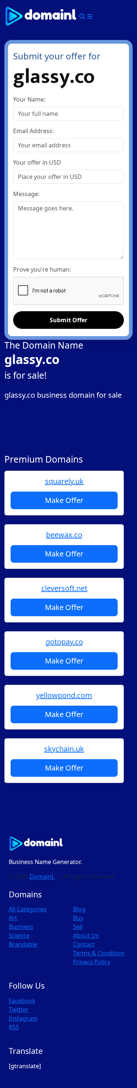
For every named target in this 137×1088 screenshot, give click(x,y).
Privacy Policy (91, 962)
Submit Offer (68, 320)
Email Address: (33, 131)
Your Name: (29, 99)
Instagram (23, 1018)
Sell (78, 927)
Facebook (22, 1001)
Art (13, 918)
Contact (84, 944)
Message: (26, 194)
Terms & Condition (99, 953)
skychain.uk (64, 749)
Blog (79, 909)
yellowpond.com (64, 695)
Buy (78, 918)
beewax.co (64, 535)
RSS (14, 1027)
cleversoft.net (64, 588)
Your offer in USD (37, 162)
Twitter (18, 1010)
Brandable (23, 944)
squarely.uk (64, 481)
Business (21, 927)
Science (19, 935)
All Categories (28, 909)
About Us (86, 935)
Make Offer (64, 500)
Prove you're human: (42, 269)
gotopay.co (64, 642)
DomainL (42, 876)
